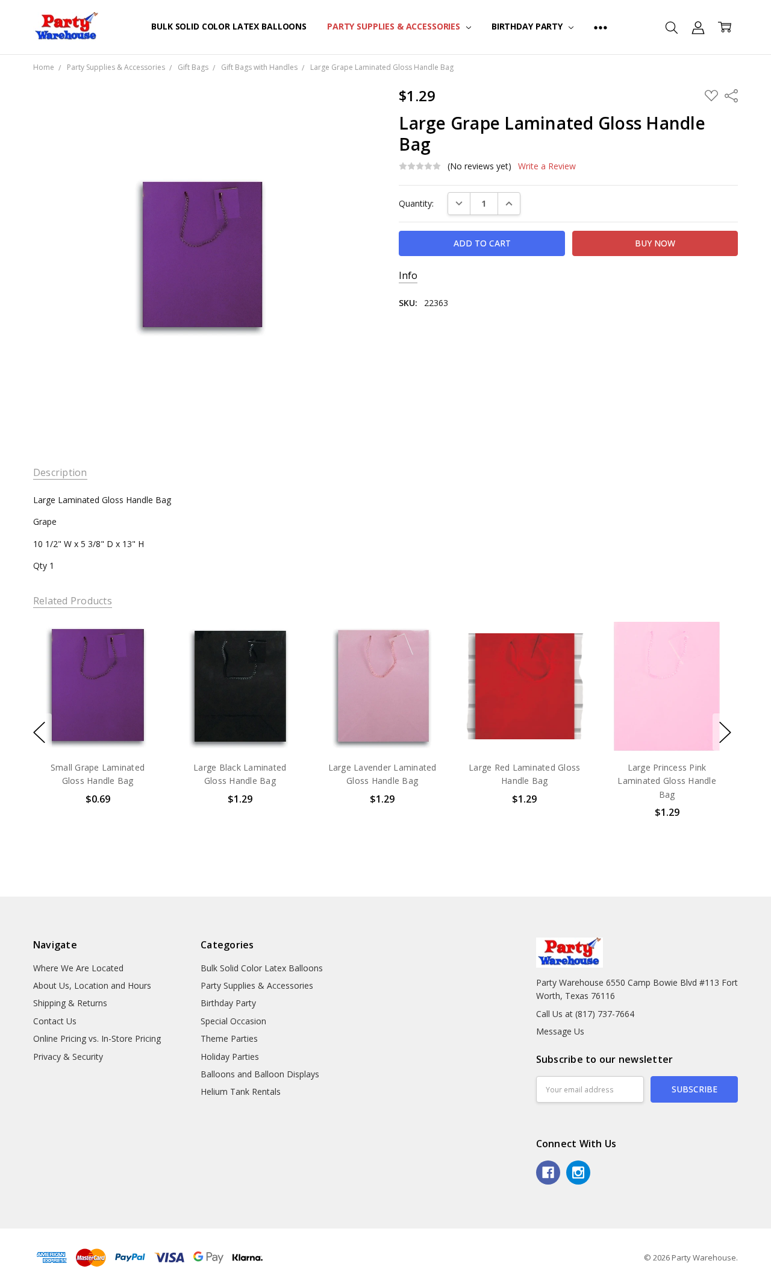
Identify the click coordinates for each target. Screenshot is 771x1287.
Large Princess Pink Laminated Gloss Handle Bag (666, 781)
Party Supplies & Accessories (395, 26)
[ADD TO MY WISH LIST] (140, 662)
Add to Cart (97, 698)
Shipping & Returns (70, 1003)
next (725, 732)
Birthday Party (528, 26)
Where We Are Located (78, 968)
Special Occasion (233, 1021)
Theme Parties (229, 1038)
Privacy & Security (68, 1056)
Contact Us (54, 1021)
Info (408, 275)
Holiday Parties (230, 1056)
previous (39, 732)
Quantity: (416, 203)
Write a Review (547, 166)
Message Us (560, 1031)
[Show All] (600, 27)
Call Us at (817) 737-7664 (585, 1013)
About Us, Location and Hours (92, 985)
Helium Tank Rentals (241, 1091)
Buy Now (97, 725)
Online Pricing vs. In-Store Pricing (97, 1038)
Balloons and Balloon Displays (260, 1074)
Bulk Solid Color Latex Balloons (229, 26)
